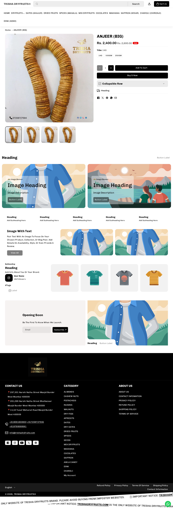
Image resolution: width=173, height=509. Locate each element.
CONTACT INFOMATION (130, 396)
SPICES (67, 436)
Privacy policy (121, 485)
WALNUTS (69, 409)
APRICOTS (69, 418)
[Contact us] (168, 504)
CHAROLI (68, 471)
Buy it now (132, 75)
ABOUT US (124, 392)
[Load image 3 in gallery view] (49, 134)
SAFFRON (68, 458)
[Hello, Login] (149, 4)
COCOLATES (70, 453)
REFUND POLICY (127, 405)
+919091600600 (17, 422)
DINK (66, 466)
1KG (101, 55)
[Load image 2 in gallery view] (31, 134)
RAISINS (68, 405)
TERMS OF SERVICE (129, 414)
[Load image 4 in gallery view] (67, 134)
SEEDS (67, 440)
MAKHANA (69, 449)
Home (8, 30)
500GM (109, 55)
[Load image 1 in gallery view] (13, 134)
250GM (119, 55)
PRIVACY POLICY (127, 400)
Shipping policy (160, 485)
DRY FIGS (68, 414)
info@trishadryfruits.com (22, 433)
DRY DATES (69, 427)
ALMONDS (69, 392)
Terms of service (140, 485)
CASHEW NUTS (71, 396)
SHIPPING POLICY (128, 409)
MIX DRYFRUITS (72, 444)
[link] (163, 158)
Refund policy (103, 485)
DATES (67, 422)
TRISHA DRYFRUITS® (25, 494)
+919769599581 (17, 426)
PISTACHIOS (70, 400)
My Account (70, 475)
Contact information (157, 489)
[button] (161, 4)
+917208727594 (35, 422)
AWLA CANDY (70, 462)
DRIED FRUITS (71, 431)
